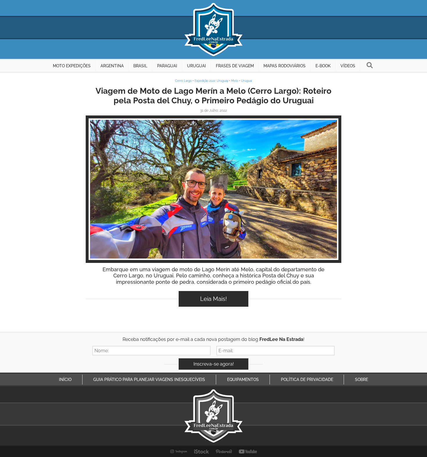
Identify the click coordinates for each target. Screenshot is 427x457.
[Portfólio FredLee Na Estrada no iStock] (201, 451)
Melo (234, 80)
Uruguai (246, 80)
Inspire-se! (214, 189)
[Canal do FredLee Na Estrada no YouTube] (248, 451)
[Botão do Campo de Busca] (369, 66)
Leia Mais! (213, 298)
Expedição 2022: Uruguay (211, 80)
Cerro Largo (183, 80)
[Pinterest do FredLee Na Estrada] (224, 451)
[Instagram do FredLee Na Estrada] (178, 451)
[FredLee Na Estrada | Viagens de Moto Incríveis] (213, 29)
